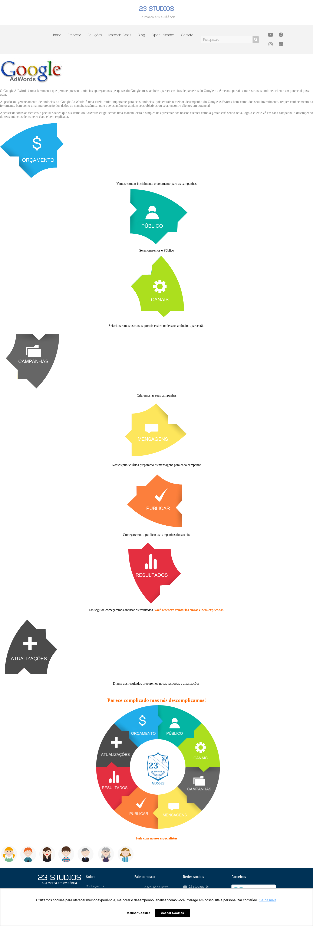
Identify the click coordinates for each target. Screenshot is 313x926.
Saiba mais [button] (267, 900)
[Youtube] (270, 35)
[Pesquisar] (256, 39)
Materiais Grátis (119, 35)
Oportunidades (163, 35)
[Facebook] (281, 35)
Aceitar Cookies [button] (172, 913)
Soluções (95, 35)
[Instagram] (270, 44)
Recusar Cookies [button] (138, 913)
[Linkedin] (281, 44)
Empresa (74, 35)
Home (56, 35)
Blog (141, 35)
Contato (187, 35)
